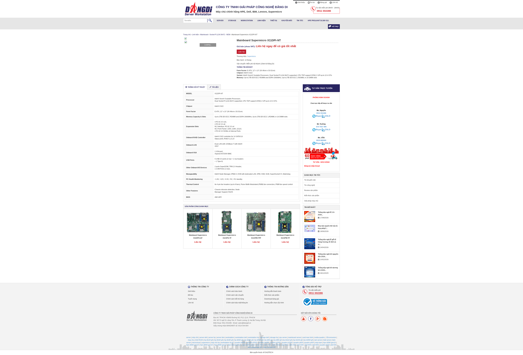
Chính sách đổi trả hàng (235, 299)
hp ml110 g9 (287, 340)
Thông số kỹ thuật (196, 87)
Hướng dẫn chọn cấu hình (274, 303)
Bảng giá (323, 2)
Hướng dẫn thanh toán (272, 291)
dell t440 (308, 345)
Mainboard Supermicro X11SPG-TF (227, 236)
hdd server (327, 340)
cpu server (283, 337)
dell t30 (333, 345)
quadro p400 (309, 343)
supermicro (206, 343)
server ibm (220, 337)
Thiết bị (273, 21)
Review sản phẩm (311, 190)
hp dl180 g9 (228, 340)
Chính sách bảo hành (234, 291)
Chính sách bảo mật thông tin (237, 303)
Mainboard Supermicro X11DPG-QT (198, 236)
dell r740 (267, 345)
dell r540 (300, 345)
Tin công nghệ (309, 185)
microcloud (196, 343)
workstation (230, 337)
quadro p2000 (275, 343)
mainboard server (294, 337)
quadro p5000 (252, 343)
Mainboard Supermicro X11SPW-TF (285, 236)
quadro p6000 (240, 343)
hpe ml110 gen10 (234, 345)
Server (220, 21)
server (188, 337)
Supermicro (251, 56)
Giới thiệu (301, 2)
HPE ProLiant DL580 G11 (318, 21)
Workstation (247, 21)
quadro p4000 (264, 343)
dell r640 (259, 345)
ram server (318, 340)
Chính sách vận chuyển (235, 295)
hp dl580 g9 (259, 340)
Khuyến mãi (287, 21)
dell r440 (292, 345)
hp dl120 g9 (208, 340)
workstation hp (253, 337)
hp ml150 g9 (297, 340)
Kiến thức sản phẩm (311, 195)
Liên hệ (335, 2)
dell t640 (315, 345)
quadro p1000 (287, 343)
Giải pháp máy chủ (311, 201)
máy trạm (318, 343)
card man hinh (307, 337)
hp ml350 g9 (308, 340)
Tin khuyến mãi (310, 180)
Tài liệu (215, 87)
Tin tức (312, 2)
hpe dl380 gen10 (329, 343)
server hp (212, 337)
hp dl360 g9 (238, 340)
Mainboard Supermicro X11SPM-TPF (256, 236)
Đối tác (190, 295)
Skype (318, 116)
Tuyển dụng (192, 299)
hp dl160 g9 (218, 340)
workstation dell (241, 337)
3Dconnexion (331, 337)
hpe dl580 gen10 (220, 345)
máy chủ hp (215, 343)
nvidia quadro (319, 337)
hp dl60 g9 (269, 340)
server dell (203, 337)
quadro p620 (325, 345)
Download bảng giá (271, 299)
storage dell (264, 337)
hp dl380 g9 (248, 340)
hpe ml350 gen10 (248, 345)
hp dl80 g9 (278, 340)
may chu (191, 340)
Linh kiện (261, 21)
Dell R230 (199, 340)
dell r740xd (276, 345)
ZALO (327, 116)
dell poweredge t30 (255, 347)
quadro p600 (298, 343)
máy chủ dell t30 (269, 347)
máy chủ (195, 337)
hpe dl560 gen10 (206, 345)
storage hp (274, 337)
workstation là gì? (227, 343)
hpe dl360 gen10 (192, 345)
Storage (232, 21)
